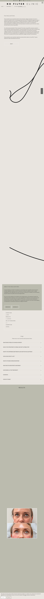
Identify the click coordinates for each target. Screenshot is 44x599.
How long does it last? (9, 356)
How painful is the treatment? (10, 370)
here (25, 595)
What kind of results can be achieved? (12, 342)
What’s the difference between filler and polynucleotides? (17, 351)
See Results (15, 307)
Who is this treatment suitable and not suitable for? (16, 347)
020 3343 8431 (28, 0)
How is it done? (7, 379)
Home (2, 6)
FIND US (16, 0)
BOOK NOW (8, 307)
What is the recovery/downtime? (11, 361)
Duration (5, 374)
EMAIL (21, 0)
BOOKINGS (41, 91)
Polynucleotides (18, 6)
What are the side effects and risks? (12, 365)
